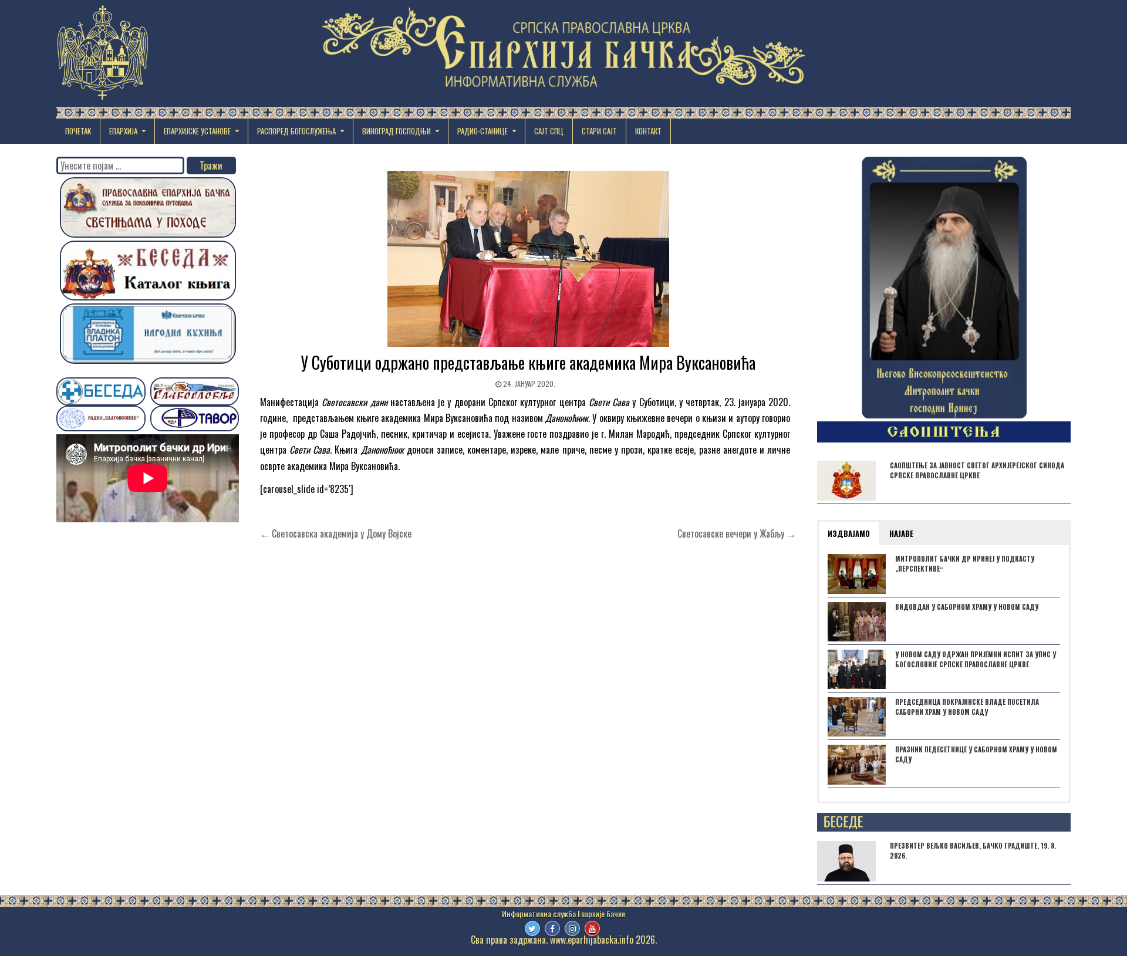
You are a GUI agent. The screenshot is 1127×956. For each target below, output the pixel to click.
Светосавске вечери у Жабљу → (736, 533)
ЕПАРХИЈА (123, 131)
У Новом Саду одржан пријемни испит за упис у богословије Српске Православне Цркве (975, 659)
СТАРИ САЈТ (599, 131)
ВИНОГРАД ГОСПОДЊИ (396, 131)
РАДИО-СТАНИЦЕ (482, 131)
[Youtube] (592, 928)
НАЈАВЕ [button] (901, 533)
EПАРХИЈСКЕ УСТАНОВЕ (197, 131)
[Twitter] (532, 928)
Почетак (78, 131)
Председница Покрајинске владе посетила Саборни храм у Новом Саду (967, 707)
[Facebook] (552, 928)
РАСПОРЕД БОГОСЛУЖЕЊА (296, 131)
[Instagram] (572, 928)
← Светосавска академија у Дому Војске (335, 533)
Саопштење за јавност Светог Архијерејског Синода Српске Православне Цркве (977, 470)
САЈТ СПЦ (549, 131)
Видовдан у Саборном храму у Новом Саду (966, 607)
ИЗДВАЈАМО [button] (849, 533)
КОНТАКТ (648, 131)
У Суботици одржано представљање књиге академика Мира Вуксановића (528, 362)
